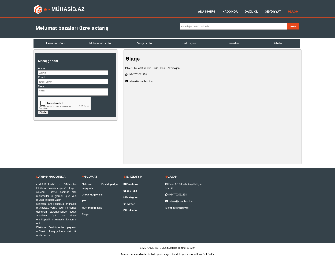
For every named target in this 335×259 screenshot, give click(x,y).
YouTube (131, 190)
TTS (84, 201)
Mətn (41, 86)
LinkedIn (131, 210)
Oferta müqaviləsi (92, 194)
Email (41, 77)
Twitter (130, 203)
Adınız (41, 68)
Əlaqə (293, 11)
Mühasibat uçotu (100, 43)
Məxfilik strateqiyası (177, 207)
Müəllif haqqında (92, 207)
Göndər (43, 112)
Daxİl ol (251, 11)
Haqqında (230, 11)
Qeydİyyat (273, 11)
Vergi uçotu (144, 43)
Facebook (132, 184)
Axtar (293, 26)
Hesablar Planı (55, 43)
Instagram (132, 197)
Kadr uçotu (189, 43)
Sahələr (278, 43)
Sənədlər (233, 43)
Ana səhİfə (206, 11)
